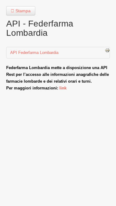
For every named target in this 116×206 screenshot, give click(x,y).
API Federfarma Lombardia (34, 52)
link (63, 88)
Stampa (22, 10)
